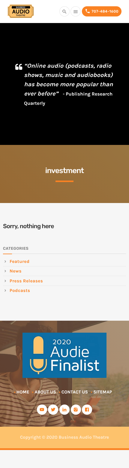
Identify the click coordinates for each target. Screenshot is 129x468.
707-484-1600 (101, 11)
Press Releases (26, 281)
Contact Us (75, 392)
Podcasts (20, 290)
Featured (19, 261)
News (16, 271)
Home (22, 392)
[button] (117, 87)
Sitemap (102, 392)
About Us (45, 392)
